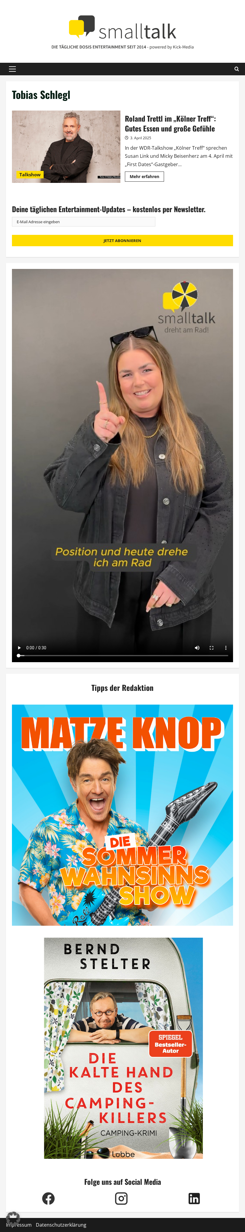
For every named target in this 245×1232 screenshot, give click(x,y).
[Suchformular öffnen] (237, 69)
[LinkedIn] (194, 1198)
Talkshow (30, 174)
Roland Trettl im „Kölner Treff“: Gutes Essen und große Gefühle (66, 147)
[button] (12, 69)
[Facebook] (48, 1198)
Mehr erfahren (147, 177)
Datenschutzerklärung (61, 1225)
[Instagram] (121, 1198)
